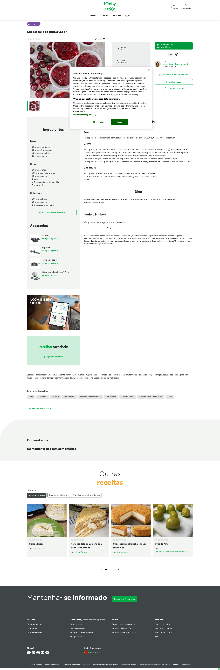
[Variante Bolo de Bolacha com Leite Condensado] (89, 520)
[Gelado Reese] (47, 520)
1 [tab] (106, 569)
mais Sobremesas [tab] (37, 495)
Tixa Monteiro (39, 548)
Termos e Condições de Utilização (76, 665)
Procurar (159, 619)
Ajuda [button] (127, 16)
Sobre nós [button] (116, 16)
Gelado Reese (36, 543)
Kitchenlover (123, 552)
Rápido (55, 396)
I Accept (119, 122)
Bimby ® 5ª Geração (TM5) (124, 632)
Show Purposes (100, 122)
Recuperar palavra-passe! (81, 632)
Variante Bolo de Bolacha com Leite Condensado (86, 545)
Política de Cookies (128, 665)
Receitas (31, 619)
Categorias (32, 628)
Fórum (115, 619)
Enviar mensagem (52, 665)
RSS (156, 636)
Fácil (31, 396)
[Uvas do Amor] (173, 520)
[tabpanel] (110, 538)
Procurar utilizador (163, 632)
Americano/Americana (90, 396)
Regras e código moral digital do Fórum (154, 665)
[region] (111, 98)
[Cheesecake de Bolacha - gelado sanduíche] (131, 520)
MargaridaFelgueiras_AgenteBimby (171, 551)
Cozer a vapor (127, 396)
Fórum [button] (105, 16)
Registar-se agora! (78, 628)
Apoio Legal (185, 665)
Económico (69, 396)
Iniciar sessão (76, 624)
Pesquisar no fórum (163, 628)
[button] (174, 6)
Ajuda (175, 665)
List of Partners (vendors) (84, 115)
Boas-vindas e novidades (123, 624)
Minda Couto (81, 552)
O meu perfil (87, 619)
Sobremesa (111, 396)
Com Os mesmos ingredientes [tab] (86, 495)
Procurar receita (34, 624)
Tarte (170, 396)
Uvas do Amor (162, 543)
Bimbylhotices (76, 636)
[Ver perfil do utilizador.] (158, 63)
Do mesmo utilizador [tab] (58, 495)
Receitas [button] (94, 16)
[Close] (149, 70)
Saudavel (42, 396)
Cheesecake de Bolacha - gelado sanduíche (130, 545)
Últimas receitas (34, 632)
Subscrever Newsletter (124, 599)
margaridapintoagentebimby (176, 64)
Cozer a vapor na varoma (150, 396)
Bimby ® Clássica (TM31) (123, 628)
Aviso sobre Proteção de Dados (105, 665)
